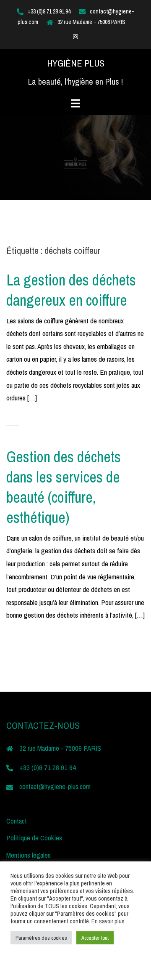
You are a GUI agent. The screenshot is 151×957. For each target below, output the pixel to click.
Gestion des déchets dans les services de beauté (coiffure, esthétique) (63, 487)
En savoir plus (108, 921)
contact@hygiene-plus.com (55, 786)
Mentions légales (28, 855)
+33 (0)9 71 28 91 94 (49, 11)
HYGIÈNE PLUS (75, 63)
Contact (16, 821)
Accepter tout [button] (95, 937)
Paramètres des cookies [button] (41, 937)
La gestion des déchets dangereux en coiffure (71, 290)
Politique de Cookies (34, 837)
